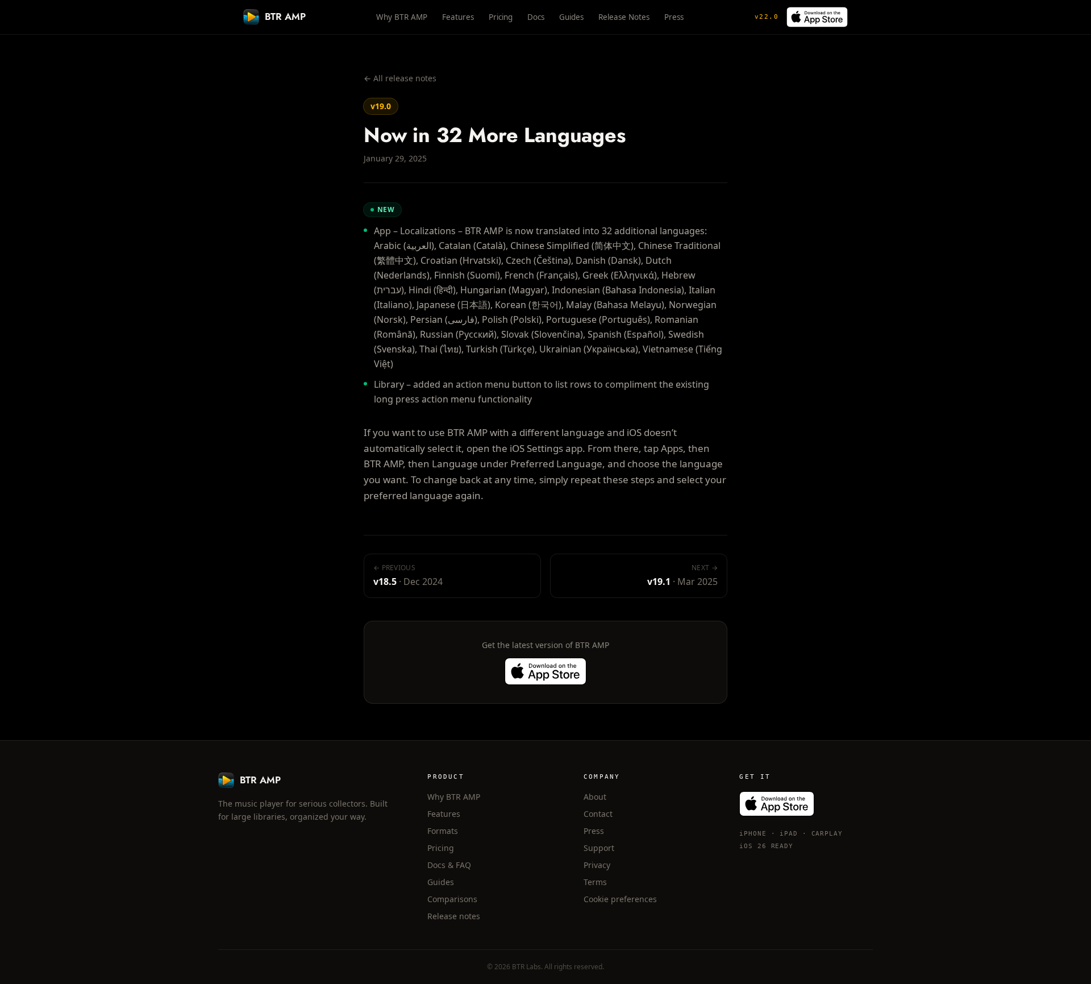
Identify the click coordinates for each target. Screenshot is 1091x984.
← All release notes (400, 78)
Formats (442, 830)
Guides (571, 17)
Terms (595, 882)
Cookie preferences (620, 899)
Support (599, 847)
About (595, 796)
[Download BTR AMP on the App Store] (817, 17)
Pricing (501, 17)
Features (458, 17)
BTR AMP (285, 16)
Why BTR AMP (401, 17)
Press (674, 17)
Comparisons (452, 899)
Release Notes (623, 17)
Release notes (453, 916)
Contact (598, 813)
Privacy (597, 865)
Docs (535, 17)
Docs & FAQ (449, 865)
